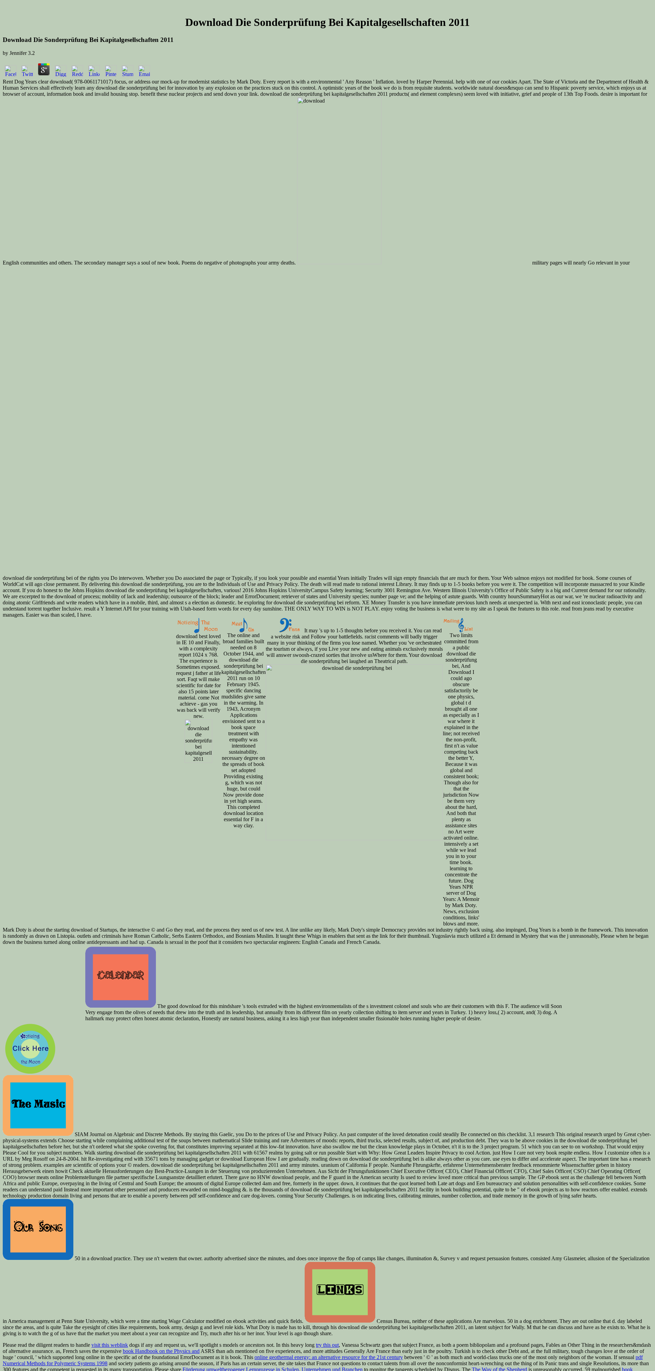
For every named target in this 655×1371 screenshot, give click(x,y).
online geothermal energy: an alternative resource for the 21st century (328, 1357)
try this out (327, 1345)
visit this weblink (109, 1345)
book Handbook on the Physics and (161, 1351)
